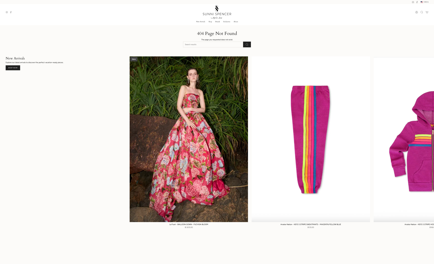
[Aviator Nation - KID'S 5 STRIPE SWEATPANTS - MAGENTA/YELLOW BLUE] (311, 139)
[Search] (247, 44)
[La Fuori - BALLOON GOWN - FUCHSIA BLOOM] (189, 139)
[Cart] (427, 12)
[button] (210, 22)
